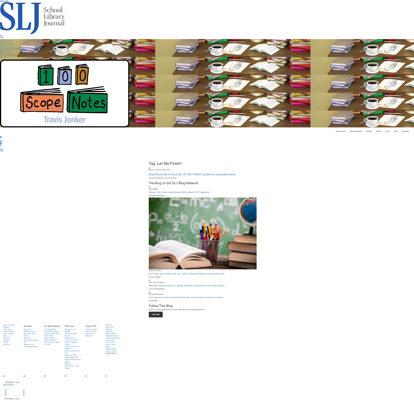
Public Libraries (8, 333)
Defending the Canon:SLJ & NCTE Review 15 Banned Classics (71, 341)
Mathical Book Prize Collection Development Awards (73, 359)
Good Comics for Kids (7, 47)
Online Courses (90, 331)
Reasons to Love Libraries (70, 330)
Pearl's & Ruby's (5, 51)
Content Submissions (113, 338)
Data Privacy (110, 340)
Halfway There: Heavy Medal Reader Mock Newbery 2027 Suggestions (179, 192)
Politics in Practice (6, 53)
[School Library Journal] (106, 376)
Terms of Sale (110, 344)
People (5, 342)
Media (26, 336)
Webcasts (88, 336)
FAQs (107, 346)
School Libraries (8, 331)
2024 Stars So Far (30, 333)
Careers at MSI (111, 351)
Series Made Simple (30, 340)
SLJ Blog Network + (6, 40)
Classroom (7, 338)
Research (68, 364)
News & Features (9, 325)
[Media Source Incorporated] (4, 376)
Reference (27, 338)
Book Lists (27, 329)
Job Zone (6, 344)
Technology (7, 329)
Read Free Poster (71, 355)
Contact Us (109, 327)
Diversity (6, 340)
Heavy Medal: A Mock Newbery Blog (12, 49)
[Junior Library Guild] (65, 376)
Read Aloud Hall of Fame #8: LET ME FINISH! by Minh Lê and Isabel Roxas (192, 174)
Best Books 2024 (29, 331)
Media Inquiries (111, 333)
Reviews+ (6, 327)
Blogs (5, 336)
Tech (25, 342)
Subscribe (109, 331)
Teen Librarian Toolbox (8, 55)
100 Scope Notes (6, 42)
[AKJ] (24, 376)
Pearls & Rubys (49, 338)
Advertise (109, 329)
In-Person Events (91, 329)
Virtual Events (90, 333)
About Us (109, 325)
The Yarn (3, 57)
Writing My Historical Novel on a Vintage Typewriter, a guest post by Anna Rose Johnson (187, 285)
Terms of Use (110, 342)
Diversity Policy (111, 349)
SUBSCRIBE (4, 1)
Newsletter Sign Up (112, 336)
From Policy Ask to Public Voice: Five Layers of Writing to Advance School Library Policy (187, 273)
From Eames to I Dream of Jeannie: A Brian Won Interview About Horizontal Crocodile (186, 297)
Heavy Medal (48, 336)
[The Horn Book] (45, 376)
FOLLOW (155, 314)
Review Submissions (31, 346)
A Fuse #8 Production (7, 44)
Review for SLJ (29, 344)
